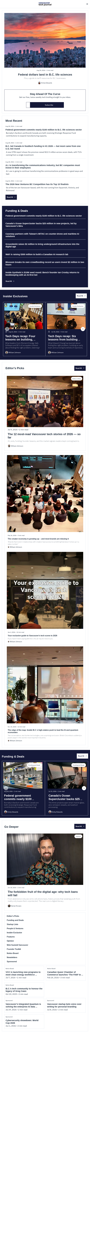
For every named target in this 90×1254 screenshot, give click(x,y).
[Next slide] (83, 329)
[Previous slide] (7, 329)
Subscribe (49, 105)
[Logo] (44, 4)
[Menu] (87, 4)
